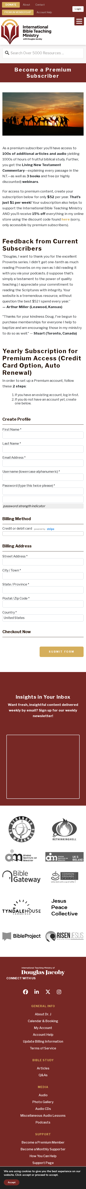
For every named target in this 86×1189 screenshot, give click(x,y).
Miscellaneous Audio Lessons (43, 1115)
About (26, 4)
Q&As (43, 1075)
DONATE (10, 4)
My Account (43, 1028)
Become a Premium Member (43, 1142)
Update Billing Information (43, 1041)
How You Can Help (43, 1156)
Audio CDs (43, 1109)
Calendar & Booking (43, 1021)
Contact (40, 4)
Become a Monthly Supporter (43, 1149)
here (66, 219)
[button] (79, 20)
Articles (43, 1068)
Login (78, 8)
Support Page (43, 1163)
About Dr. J (43, 1014)
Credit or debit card (17, 528)
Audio (43, 1095)
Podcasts (43, 1122)
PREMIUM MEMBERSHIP (17, 12)
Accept (11, 1182)
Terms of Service (43, 1048)
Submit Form (61, 651)
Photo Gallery (43, 1102)
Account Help (44, 12)
